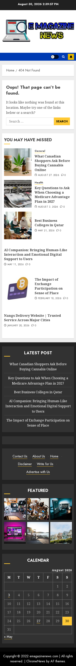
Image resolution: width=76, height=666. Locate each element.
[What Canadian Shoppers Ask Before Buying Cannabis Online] (18, 162)
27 (38, 621)
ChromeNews (35, 661)
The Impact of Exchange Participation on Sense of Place (49, 286)
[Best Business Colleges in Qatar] (18, 225)
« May (8, 636)
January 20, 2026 (18, 325)
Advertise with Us (38, 472)
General (40, 151)
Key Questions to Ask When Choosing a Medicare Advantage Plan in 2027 (52, 195)
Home (54, 456)
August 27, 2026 (48, 175)
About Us (38, 456)
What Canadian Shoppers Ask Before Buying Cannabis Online (52, 163)
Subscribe (71, 57)
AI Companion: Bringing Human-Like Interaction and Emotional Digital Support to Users (35, 254)
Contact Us (20, 456)
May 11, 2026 (15, 264)
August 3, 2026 (48, 207)
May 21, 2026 (46, 230)
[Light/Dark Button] (55, 57)
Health (39, 182)
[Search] (63, 57)
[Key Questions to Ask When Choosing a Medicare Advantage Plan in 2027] (18, 194)
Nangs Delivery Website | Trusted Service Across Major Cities (32, 317)
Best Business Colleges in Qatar (49, 222)
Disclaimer (25, 464)
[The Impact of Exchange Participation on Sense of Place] (18, 289)
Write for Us (45, 464)
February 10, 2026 (49, 298)
